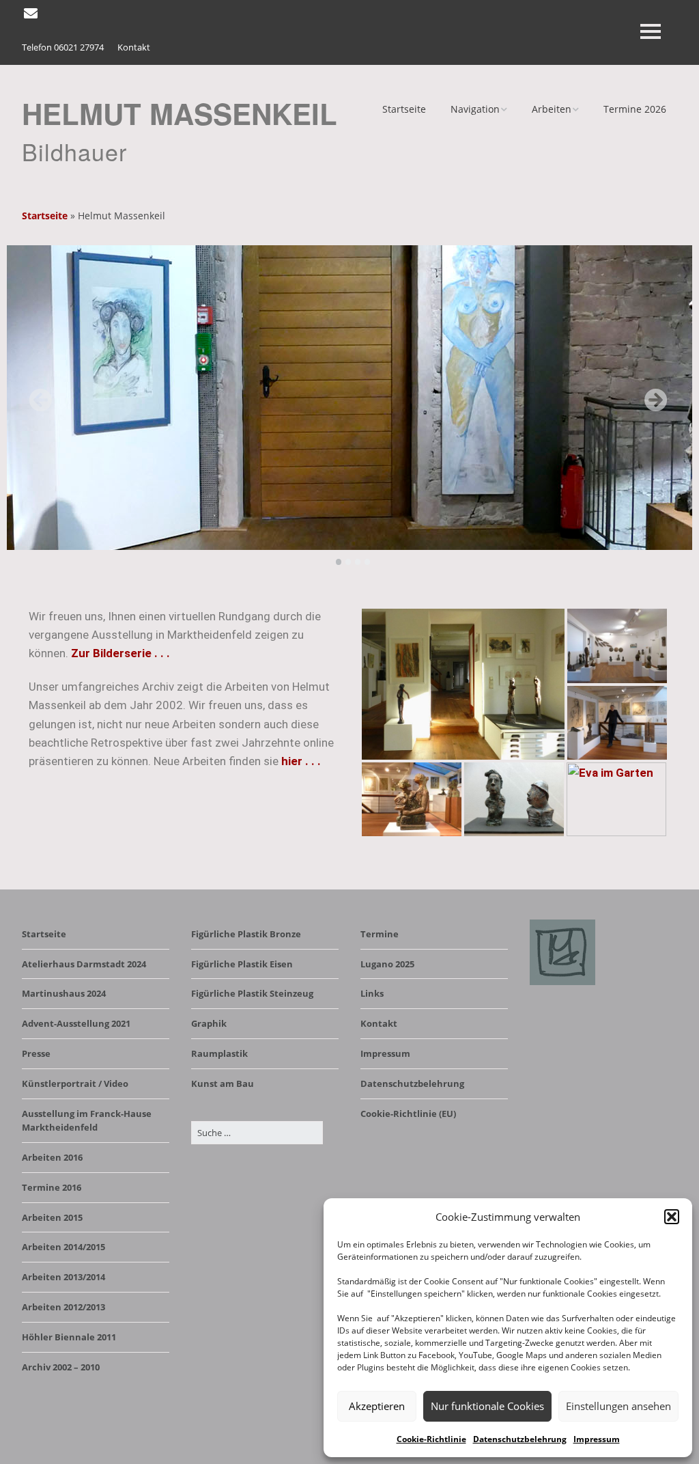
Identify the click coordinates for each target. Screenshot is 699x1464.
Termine (379, 934)
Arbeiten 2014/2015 (63, 1247)
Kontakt (133, 47)
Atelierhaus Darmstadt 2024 (84, 964)
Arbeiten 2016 (52, 1157)
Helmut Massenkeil (179, 113)
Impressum (596, 1439)
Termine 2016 (51, 1187)
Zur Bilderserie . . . (120, 653)
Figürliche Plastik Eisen (242, 964)
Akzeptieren (377, 1406)
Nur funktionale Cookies (487, 1406)
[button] (672, 1217)
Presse (36, 1053)
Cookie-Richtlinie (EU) (408, 1113)
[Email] (32, 13)
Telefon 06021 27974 (63, 47)
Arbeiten (551, 108)
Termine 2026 (634, 108)
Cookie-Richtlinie (431, 1439)
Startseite (404, 108)
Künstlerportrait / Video (75, 1083)
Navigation (475, 108)
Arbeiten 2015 (52, 1217)
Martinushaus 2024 (64, 993)
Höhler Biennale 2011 (69, 1337)
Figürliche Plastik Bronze (246, 934)
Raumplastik (219, 1053)
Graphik (209, 1023)
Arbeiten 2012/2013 (63, 1307)
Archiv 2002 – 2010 (61, 1367)
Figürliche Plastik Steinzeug (252, 993)
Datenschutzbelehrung (520, 1439)
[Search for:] (257, 1133)
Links (372, 993)
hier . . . (301, 761)
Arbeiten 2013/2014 (63, 1277)
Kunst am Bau (222, 1083)
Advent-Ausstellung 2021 (76, 1023)
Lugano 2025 (387, 964)
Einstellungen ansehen (618, 1406)
